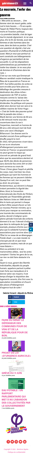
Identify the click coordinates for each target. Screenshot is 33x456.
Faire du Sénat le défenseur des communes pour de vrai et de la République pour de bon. (15, 328)
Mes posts (8, 18)
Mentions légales (22, 449)
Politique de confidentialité (16, 452)
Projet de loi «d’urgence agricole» (16, 354)
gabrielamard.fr (10, 3)
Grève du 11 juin (12, 373)
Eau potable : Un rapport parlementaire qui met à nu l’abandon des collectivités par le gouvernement (16, 398)
